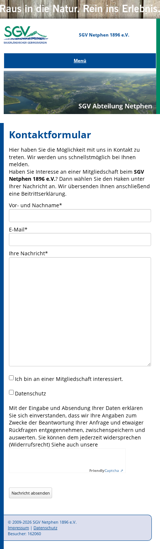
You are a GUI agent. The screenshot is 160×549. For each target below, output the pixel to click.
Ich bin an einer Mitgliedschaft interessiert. (69, 378)
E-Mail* (18, 229)
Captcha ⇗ (106, 470)
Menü (80, 60)
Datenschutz (45, 527)
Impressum (18, 527)
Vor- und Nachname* (35, 205)
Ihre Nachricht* (28, 253)
